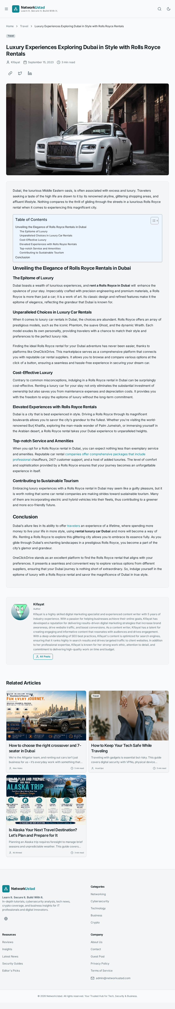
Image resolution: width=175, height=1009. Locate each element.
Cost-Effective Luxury (33, 239)
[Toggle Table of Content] (152, 221)
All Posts (45, 656)
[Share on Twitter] (20, 73)
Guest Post (98, 956)
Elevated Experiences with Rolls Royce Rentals (48, 244)
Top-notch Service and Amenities (40, 248)
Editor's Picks (11, 970)
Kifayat (38, 604)
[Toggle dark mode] (169, 9)
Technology (98, 908)
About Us (96, 942)
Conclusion (22, 257)
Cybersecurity (100, 901)
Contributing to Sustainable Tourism (42, 252)
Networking (98, 894)
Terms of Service (102, 970)
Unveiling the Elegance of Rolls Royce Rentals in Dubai (50, 227)
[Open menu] (6, 9)
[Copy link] (10, 73)
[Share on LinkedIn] (30, 73)
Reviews (7, 942)
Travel (24, 26)
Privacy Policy (100, 963)
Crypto (95, 922)
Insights (7, 949)
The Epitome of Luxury (33, 231)
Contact (96, 949)
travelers (73, 526)
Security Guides (12, 963)
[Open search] (159, 9)
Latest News (10, 956)
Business (96, 915)
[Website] (6, 918)
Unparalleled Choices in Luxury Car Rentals (46, 235)
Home (10, 26)
